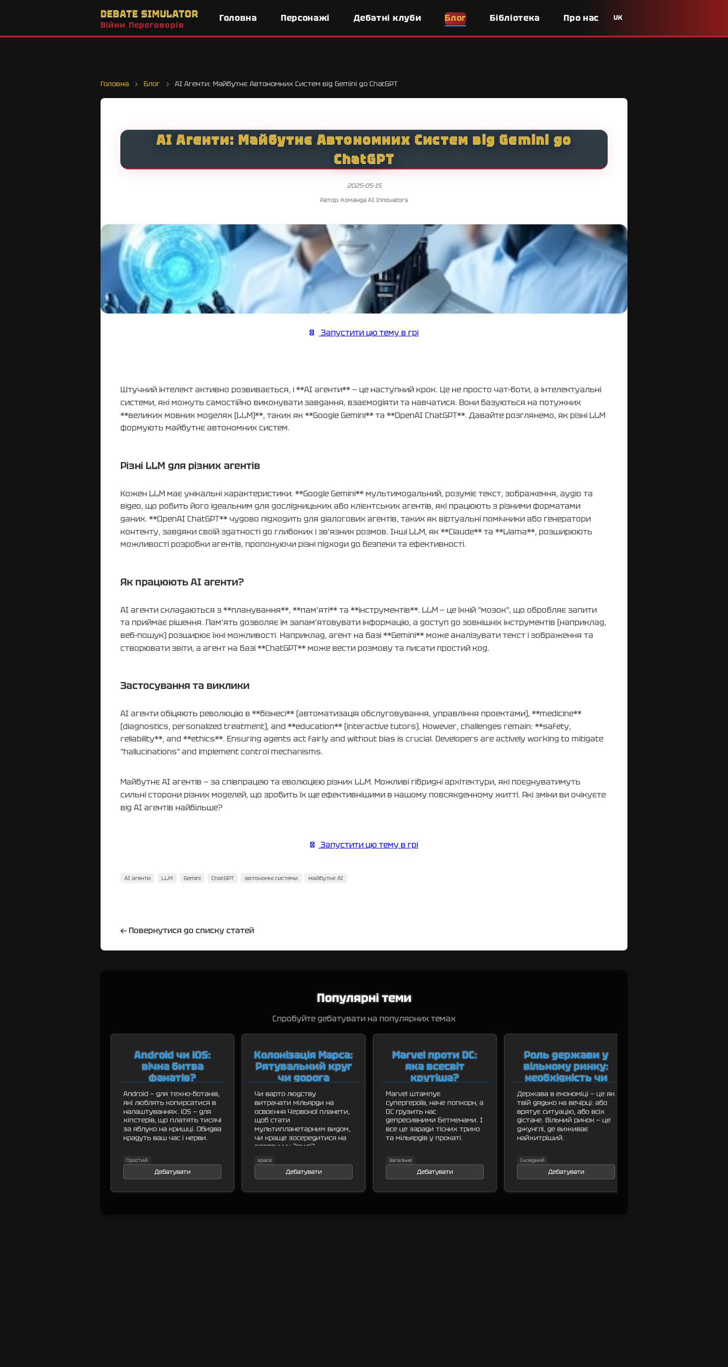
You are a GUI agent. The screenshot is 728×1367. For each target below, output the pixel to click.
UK (618, 17)
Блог (455, 17)
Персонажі (305, 17)
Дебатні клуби (387, 17)
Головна (238, 17)
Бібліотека (515, 17)
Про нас (581, 17)
